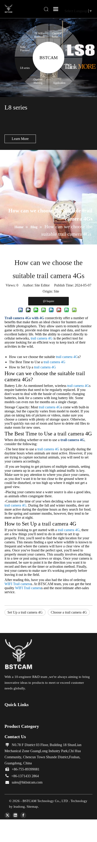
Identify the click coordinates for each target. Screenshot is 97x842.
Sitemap (32, 806)
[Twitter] (7, 815)
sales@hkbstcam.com (27, 782)
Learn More (20, 139)
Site (56, 291)
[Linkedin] (15, 815)
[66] (19, 655)
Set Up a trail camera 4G (25, 612)
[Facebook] (23, 815)
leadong (19, 806)
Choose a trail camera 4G (69, 612)
